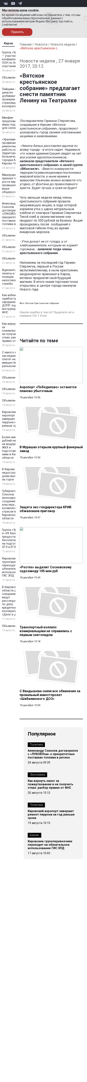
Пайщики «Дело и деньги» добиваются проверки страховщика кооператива (14, 97)
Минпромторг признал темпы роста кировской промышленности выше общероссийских (14, 183)
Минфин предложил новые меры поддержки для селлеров (14, 123)
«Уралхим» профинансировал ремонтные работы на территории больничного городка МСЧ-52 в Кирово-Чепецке (14, 151)
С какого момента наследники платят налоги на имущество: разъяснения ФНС (14, 359)
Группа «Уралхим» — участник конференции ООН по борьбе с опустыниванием (14, 59)
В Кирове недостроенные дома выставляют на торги (14, 474)
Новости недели (62, 44)
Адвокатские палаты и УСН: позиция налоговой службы (11, 276)
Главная (26, 44)
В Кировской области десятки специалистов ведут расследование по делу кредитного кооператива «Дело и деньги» (14, 600)
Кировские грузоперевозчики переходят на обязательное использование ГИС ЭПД (14, 567)
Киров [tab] (8, 43)
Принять (17, 32)
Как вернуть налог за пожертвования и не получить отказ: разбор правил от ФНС (14, 332)
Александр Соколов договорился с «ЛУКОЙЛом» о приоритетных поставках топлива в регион (14, 214)
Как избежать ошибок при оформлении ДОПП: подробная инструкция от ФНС (14, 304)
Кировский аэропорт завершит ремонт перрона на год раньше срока (14, 418)
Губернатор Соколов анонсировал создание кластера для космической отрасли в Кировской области (11, 504)
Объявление (10, 77)
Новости (41, 44)
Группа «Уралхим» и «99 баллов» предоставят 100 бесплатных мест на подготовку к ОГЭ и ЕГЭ (14, 538)
